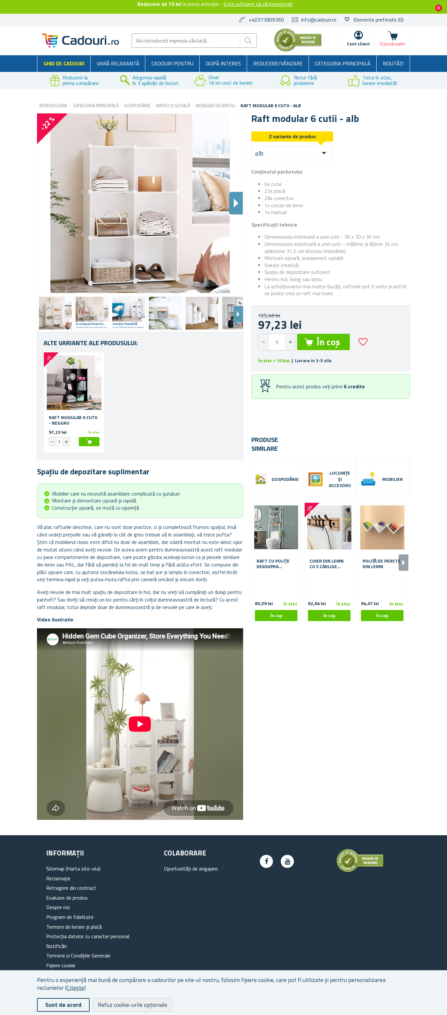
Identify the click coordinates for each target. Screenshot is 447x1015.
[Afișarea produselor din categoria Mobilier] (368, 479)
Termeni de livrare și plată (74, 927)
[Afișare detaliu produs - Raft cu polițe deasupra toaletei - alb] (276, 527)
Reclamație (58, 878)
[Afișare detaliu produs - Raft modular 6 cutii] (74, 382)
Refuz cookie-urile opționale (132, 1004)
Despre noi (58, 907)
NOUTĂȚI (393, 63)
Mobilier (392, 479)
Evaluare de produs (67, 898)
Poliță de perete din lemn (382, 563)
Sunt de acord (63, 1004)
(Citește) (75, 987)
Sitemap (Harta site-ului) (73, 868)
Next (238, 314)
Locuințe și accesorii (340, 479)
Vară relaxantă (118, 63)
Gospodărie (285, 479)
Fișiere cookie (61, 965)
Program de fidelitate (70, 917)
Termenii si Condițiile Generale (78, 955)
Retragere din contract (71, 888)
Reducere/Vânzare (278, 63)
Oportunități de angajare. (191, 868)
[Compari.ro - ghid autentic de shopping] (297, 50)
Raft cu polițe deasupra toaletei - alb (273, 563)
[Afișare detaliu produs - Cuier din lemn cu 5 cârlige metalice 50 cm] (329, 527)
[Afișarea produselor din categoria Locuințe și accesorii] (316, 479)
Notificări (56, 946)
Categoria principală (342, 63)
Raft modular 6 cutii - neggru (73, 420)
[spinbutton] (277, 342)
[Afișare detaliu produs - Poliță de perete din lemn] (382, 527)
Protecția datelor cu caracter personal (87, 936)
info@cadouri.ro (318, 20)
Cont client (358, 43)
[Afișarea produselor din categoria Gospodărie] (261, 479)
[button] (290, 342)
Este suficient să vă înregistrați (258, 4)
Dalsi (236, 203)
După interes (223, 63)
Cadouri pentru (172, 63)
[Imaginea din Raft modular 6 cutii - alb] (55, 313)
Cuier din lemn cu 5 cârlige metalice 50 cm (327, 563)
